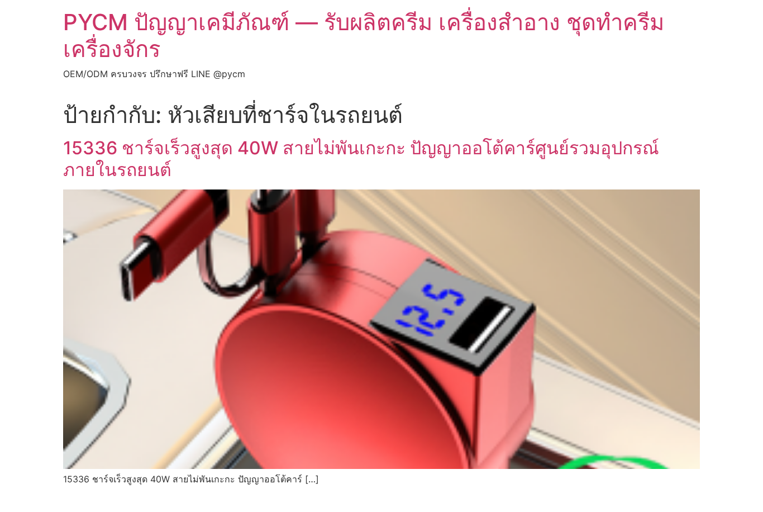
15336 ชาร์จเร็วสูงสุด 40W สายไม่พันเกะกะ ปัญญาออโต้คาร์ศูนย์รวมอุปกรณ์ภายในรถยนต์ (361, 158)
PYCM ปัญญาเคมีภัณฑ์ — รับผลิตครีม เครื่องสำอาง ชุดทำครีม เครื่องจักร (363, 35)
